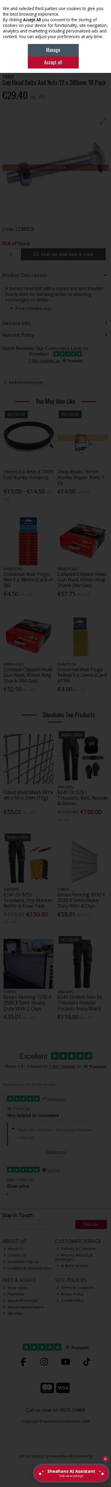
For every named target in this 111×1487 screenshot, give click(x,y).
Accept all (53, 62)
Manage (53, 49)
